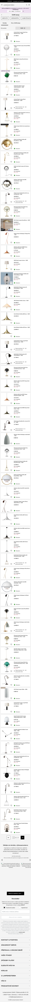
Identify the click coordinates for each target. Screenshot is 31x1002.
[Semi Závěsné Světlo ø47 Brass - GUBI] (15, 332)
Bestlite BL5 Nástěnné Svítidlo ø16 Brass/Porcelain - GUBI (21, 153)
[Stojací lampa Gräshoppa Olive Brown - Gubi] (15, 573)
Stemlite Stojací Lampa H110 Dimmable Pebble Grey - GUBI (20, 649)
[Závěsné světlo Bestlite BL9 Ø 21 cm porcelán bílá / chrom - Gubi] (15, 801)
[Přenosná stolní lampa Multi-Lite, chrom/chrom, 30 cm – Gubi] (15, 452)
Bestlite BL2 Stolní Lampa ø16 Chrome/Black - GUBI (20, 354)
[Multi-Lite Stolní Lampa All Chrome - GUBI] (15, 171)
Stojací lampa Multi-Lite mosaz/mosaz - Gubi (22, 126)
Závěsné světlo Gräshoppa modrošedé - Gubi (22, 435)
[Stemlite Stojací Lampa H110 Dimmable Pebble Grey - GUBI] (15, 653)
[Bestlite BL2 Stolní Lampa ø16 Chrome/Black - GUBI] (15, 359)
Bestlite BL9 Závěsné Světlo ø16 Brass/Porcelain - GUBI (20, 462)
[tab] (15, 939)
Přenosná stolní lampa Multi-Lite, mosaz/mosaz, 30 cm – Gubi (21, 636)
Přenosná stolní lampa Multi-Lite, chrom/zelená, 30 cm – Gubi (21, 73)
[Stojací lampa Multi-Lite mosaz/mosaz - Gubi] (15, 131)
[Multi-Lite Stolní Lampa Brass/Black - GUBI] (15, 613)
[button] (11, 41)
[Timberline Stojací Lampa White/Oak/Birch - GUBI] (15, 90)
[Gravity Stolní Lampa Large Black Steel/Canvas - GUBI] (15, 707)
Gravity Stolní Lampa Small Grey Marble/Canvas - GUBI (20, 33)
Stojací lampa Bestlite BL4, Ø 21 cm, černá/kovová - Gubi (21, 757)
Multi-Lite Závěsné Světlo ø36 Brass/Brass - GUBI (20, 140)
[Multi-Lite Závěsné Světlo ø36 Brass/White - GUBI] (15, 479)
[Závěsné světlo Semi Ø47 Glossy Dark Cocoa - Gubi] (15, 385)
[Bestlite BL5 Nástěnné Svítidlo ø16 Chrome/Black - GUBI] (15, 278)
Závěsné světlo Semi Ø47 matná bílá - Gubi (21, 488)
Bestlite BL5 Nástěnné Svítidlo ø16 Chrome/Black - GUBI (21, 274)
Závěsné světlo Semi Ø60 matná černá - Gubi (22, 529)
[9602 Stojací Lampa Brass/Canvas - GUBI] (15, 64)
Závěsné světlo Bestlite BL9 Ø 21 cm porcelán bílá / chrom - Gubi (21, 797)
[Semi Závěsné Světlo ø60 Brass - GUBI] (15, 318)
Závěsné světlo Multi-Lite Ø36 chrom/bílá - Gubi (20, 582)
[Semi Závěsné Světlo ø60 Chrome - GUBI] (15, 519)
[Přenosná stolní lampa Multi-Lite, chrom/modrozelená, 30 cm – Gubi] (15, 667)
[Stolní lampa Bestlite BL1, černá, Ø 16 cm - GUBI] (15, 426)
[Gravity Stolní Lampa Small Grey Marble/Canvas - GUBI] (15, 37)
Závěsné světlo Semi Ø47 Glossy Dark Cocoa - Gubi (21, 381)
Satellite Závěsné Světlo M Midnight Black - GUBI (21, 770)
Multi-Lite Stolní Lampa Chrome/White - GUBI (22, 46)
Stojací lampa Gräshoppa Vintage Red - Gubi (22, 234)
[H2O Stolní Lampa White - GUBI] (15, 694)
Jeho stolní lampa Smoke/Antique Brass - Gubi (21, 824)
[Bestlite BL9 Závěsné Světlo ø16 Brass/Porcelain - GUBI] (15, 466)
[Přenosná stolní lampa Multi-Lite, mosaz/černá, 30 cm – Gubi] (15, 372)
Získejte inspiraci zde (14, 893)
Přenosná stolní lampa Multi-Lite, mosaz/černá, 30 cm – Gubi (21, 368)
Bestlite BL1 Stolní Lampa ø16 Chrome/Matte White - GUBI (20, 810)
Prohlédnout (15, 9)
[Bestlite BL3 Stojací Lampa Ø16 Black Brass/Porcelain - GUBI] (15, 747)
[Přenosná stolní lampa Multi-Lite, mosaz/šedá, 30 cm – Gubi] (15, 211)
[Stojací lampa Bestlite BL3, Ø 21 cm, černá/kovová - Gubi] (15, 198)
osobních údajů (22, 932)
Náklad (4, 971)
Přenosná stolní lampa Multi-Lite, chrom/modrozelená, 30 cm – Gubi (21, 663)
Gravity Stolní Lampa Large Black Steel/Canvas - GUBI (21, 703)
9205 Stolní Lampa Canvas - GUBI (21, 260)
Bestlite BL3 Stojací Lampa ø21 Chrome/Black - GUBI (20, 288)
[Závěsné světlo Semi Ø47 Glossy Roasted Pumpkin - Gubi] (15, 399)
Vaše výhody (6, 955)
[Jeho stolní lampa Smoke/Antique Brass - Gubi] (15, 828)
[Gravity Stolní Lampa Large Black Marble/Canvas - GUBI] (15, 345)
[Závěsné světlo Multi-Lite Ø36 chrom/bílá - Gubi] (15, 586)
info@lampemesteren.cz (16, 997)
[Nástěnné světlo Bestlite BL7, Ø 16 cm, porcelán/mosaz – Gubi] (15, 117)
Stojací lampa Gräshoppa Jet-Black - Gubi (21, 596)
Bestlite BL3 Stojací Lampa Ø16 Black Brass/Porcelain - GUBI (22, 743)
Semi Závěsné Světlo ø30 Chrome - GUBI (21, 542)
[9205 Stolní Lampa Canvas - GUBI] (15, 265)
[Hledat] (27, 4)
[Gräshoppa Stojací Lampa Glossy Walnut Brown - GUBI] (15, 506)
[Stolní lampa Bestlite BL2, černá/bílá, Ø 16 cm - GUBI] (15, 680)
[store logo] (9, 4)
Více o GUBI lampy (15, 23)
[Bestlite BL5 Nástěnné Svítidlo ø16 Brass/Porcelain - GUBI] (15, 157)
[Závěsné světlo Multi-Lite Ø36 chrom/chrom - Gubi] (15, 184)
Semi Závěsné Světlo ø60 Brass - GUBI (22, 313)
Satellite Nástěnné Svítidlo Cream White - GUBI (21, 730)
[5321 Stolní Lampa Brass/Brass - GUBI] (15, 225)
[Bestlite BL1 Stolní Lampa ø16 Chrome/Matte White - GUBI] (15, 814)
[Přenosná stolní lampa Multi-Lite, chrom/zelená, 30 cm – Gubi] (15, 77)
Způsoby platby (7, 960)
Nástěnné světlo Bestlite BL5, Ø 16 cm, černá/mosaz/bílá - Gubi (22, 783)
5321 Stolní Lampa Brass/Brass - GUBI (22, 220)
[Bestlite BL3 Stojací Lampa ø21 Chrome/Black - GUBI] (15, 292)
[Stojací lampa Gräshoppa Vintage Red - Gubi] (15, 238)
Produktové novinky (10, 986)
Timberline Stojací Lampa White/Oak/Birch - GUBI (19, 86)
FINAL (15, 11)
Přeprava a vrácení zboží (11, 950)
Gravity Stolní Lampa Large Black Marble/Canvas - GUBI (21, 341)
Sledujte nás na (8, 965)
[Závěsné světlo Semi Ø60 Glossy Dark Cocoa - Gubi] (15, 412)
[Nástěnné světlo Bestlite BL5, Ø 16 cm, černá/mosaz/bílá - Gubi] (15, 788)
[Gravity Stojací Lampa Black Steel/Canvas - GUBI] (15, 104)
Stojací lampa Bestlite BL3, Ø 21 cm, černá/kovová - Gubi (21, 193)
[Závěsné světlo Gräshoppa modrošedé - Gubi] (15, 439)
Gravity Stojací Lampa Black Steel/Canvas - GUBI (20, 100)
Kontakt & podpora (9, 940)
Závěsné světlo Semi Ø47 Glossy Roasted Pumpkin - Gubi (20, 395)
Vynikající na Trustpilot (18, 1)
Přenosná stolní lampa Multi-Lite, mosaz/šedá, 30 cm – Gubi (21, 207)
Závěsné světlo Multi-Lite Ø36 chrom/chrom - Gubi (20, 180)
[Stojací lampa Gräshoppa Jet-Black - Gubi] (15, 600)
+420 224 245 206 (23, 994)
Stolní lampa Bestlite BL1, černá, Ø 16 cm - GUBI (22, 421)
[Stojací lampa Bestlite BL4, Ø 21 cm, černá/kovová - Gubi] (15, 761)
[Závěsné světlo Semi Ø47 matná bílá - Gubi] (15, 493)
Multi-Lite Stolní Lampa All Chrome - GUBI (21, 167)
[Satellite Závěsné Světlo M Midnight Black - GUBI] (15, 774)
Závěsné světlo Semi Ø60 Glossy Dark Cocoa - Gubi (21, 408)
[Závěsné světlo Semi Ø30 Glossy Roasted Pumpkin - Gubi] (15, 251)
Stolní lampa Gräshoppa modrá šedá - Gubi (22, 622)
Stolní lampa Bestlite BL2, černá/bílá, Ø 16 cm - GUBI (21, 676)
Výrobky (5, 23)
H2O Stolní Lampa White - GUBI (20, 689)
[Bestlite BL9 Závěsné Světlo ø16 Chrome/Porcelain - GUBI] (15, 560)
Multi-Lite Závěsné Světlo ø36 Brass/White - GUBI (20, 475)
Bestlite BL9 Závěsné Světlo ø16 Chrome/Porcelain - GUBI (20, 555)
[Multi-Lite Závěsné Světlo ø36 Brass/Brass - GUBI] (15, 144)
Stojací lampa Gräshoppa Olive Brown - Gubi (22, 569)
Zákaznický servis (8, 945)
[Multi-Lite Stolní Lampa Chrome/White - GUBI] (15, 50)
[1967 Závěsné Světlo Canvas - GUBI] (15, 305)
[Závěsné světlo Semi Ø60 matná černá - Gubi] (15, 533)
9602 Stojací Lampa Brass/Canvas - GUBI (21, 59)
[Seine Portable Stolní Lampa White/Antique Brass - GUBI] (15, 721)
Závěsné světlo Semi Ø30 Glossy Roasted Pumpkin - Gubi (20, 247)
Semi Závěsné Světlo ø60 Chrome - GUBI (21, 515)
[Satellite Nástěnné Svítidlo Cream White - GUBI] (15, 734)
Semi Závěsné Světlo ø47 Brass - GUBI (22, 327)
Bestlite (5, 18)
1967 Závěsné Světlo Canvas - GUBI (21, 300)
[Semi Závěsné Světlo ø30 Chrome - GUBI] (15, 546)
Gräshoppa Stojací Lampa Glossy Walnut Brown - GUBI (21, 502)
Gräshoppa (15, 18)
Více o (3, 981)
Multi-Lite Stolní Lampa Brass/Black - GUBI (22, 609)
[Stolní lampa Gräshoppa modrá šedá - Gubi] (15, 627)
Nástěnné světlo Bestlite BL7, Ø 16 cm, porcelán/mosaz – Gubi (22, 113)
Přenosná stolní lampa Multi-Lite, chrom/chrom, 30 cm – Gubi (21, 448)
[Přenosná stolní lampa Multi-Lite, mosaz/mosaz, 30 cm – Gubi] (15, 640)
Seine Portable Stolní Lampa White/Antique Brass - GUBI (20, 716)
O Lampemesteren (8, 976)
